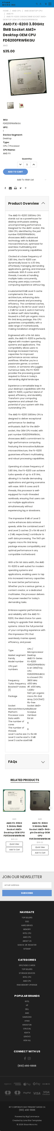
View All (27, 1040)
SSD (27, 921)
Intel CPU (27, 933)
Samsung (27, 1017)
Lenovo (27, 1036)
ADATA (27, 1032)
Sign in (21, 945)
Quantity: (27, 158)
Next (51, 808)
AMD (27, 1013)
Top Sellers (27, 917)
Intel (27, 1001)
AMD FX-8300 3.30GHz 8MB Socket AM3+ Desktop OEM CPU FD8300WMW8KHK (14, 829)
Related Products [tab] (24, 780)
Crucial (27, 1028)
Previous (3, 808)
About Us (27, 941)
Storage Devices (27, 973)
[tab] (27, 203)
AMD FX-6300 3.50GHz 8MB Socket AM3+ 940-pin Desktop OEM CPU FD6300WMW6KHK (40, 831)
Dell (27, 1009)
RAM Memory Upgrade (27, 985)
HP (27, 1005)
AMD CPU (27, 937)
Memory (27, 929)
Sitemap (27, 949)
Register (32, 945)
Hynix (27, 1021)
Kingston (27, 1025)
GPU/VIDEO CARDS (27, 965)
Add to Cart (14, 849)
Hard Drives (27, 925)
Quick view (14, 844)
